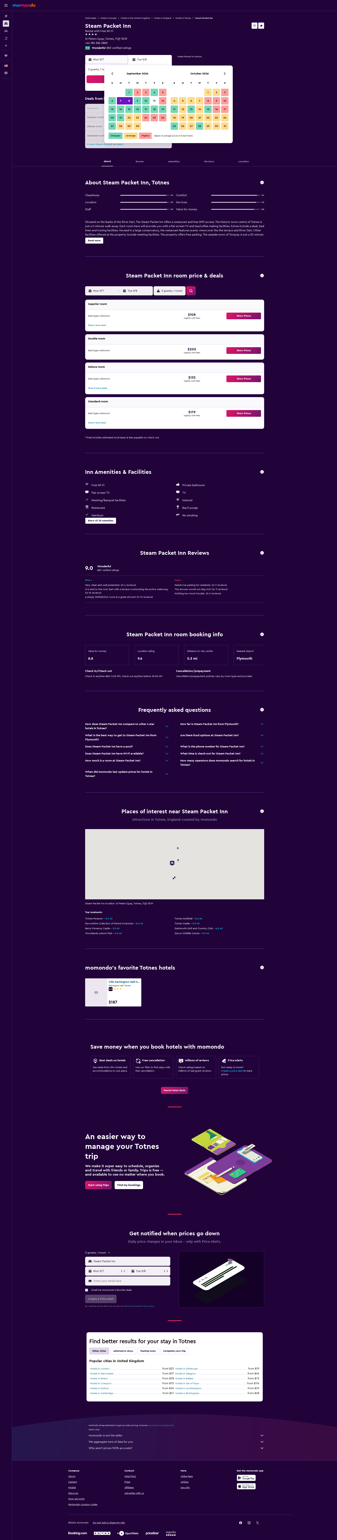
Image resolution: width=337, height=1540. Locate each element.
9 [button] (137, 100)
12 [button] (162, 100)
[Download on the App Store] (246, 1486)
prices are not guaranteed (161, 1425)
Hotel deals (90, 18)
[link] (174, 1090)
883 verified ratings (119, 48)
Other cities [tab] (99, 1351)
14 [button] (120, 109)
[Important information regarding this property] (262, 634)
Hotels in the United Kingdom (135, 18)
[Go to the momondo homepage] (24, 5)
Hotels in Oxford (99, 1388)
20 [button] (112, 117)
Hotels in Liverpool (100, 1383)
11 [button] (154, 100)
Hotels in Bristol (99, 1378)
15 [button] (129, 109)
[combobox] (131, 1261)
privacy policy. (147, 1306)
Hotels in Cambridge (101, 1393)
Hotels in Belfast (184, 1378)
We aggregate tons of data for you (111, 1441)
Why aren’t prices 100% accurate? (110, 1448)
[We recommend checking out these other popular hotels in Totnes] (262, 967)
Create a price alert (232, 1071)
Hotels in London (99, 1369)
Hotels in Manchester (102, 1373)
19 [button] (162, 109)
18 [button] (154, 109)
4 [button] (154, 92)
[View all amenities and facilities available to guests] (262, 472)
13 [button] (112, 109)
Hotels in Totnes (183, 18)
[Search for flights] (6, 16)
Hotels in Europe (108, 18)
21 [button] (120, 117)
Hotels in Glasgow (185, 1373)
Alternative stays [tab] (123, 1351)
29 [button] (129, 126)
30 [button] (137, 126)
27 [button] (112, 126)
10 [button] (145, 100)
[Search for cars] (6, 30)
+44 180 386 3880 (96, 43)
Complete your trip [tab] (174, 1351)
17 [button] (146, 109)
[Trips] (6, 55)
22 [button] (129, 117)
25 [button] (154, 117)
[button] (6, 5)
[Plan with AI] (6, 45)
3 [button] (146, 92)
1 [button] (129, 92)
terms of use (130, 1306)
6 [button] (112, 100)
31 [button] (225, 126)
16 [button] (137, 109)
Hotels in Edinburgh (186, 1369)
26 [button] (162, 117)
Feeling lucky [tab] (148, 1351)
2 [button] (137, 92)
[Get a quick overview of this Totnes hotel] (262, 182)
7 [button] (120, 100)
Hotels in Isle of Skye (187, 1383)
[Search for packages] (6, 38)
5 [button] (163, 92)
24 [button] (145, 117)
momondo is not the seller (105, 1435)
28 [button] (120, 126)
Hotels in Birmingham (187, 1393)
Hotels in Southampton (188, 1388)
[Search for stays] (6, 23)
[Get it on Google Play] (246, 1478)
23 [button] (137, 117)
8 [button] (129, 100)
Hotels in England (162, 18)
